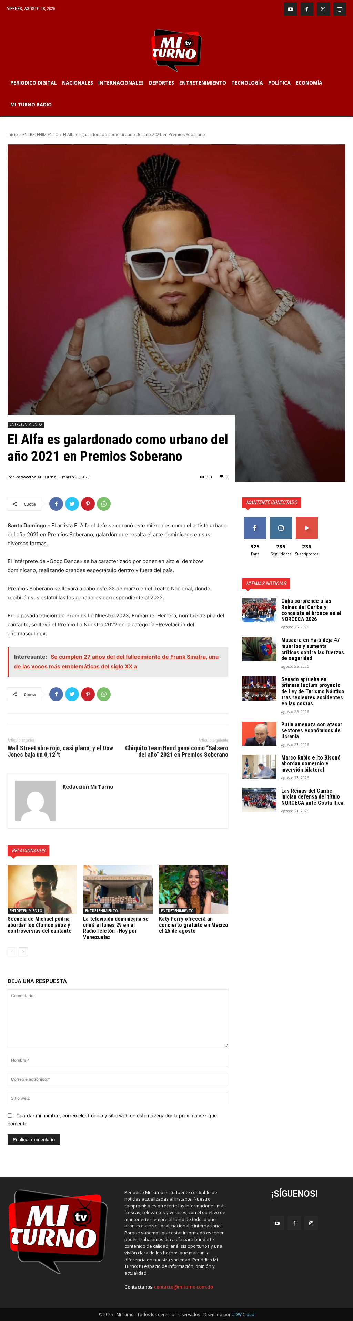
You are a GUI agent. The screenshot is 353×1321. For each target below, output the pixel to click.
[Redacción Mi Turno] (35, 801)
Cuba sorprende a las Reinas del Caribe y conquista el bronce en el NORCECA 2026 (311, 610)
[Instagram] (323, 9)
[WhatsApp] (104, 504)
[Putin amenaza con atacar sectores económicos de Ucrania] (259, 734)
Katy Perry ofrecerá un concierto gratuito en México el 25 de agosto (193, 925)
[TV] (339, 9)
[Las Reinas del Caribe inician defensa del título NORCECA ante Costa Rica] (259, 800)
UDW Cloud (243, 1315)
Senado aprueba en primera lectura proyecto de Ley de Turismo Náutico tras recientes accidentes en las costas (312, 691)
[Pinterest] (88, 504)
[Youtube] (290, 9)
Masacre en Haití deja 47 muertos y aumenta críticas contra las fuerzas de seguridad (312, 649)
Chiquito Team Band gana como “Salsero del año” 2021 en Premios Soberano (176, 751)
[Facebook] (307, 9)
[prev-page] (12, 951)
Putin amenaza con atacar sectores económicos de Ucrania (311, 730)
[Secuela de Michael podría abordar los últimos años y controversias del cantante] (42, 889)
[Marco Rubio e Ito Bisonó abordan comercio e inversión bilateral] (259, 767)
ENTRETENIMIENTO (40, 134)
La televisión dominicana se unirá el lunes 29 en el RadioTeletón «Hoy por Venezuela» (116, 928)
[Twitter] (72, 504)
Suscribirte (307, 519)
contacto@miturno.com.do (183, 1287)
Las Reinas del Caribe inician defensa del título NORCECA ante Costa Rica (312, 796)
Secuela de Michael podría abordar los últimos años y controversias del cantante (40, 925)
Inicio (13, 134)
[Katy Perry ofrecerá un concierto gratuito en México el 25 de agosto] (193, 889)
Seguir (280, 519)
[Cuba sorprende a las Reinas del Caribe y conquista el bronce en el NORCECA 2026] (259, 610)
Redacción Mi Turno (35, 476)
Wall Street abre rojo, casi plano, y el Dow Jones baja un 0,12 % (60, 751)
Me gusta (254, 519)
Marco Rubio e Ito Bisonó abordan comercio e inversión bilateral (311, 763)
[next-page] (23, 951)
